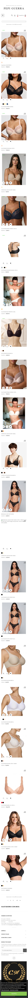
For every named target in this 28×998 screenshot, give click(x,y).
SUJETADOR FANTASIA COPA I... (8, 148)
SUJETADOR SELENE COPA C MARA (9, 763)
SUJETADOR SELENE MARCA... (7, 680)
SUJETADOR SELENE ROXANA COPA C (9, 270)
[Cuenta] (14, 15)
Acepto (14, 993)
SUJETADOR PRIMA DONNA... (7, 106)
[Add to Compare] (7, 58)
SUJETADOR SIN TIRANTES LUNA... (8, 311)
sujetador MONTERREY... (6, 65)
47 (17, 900)
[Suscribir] (25, 950)
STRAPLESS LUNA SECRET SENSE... (8, 433)
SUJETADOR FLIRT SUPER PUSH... (8, 597)
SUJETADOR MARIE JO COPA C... (8, 805)
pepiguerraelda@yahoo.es (15, 924)
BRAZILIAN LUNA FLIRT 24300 (7, 514)
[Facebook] (14, 958)
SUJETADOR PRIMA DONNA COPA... (9, 392)
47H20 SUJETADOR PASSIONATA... (8, 475)
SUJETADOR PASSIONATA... (7, 353)
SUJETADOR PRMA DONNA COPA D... (9, 228)
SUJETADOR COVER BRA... (7, 888)
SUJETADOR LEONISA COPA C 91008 (9, 846)
